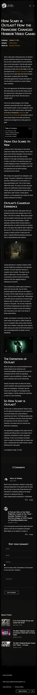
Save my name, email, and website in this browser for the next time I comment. (18, 569)
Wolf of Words (16, 478)
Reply (31, 500)
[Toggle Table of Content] (29, 128)
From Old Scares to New (10, 131)
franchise (21, 71)
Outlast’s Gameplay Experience (12, 132)
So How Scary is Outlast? (11, 136)
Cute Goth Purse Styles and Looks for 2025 (23, 622)
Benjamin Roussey (14, 45)
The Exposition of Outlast (11, 134)
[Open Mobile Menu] (30, 5)
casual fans (22, 113)
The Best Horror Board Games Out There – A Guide (24, 644)
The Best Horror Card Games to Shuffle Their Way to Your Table (24, 633)
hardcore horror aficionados (12, 115)
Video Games (13, 43)
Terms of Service (6, 686)
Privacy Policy (19, 686)
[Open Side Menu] (34, 5)
